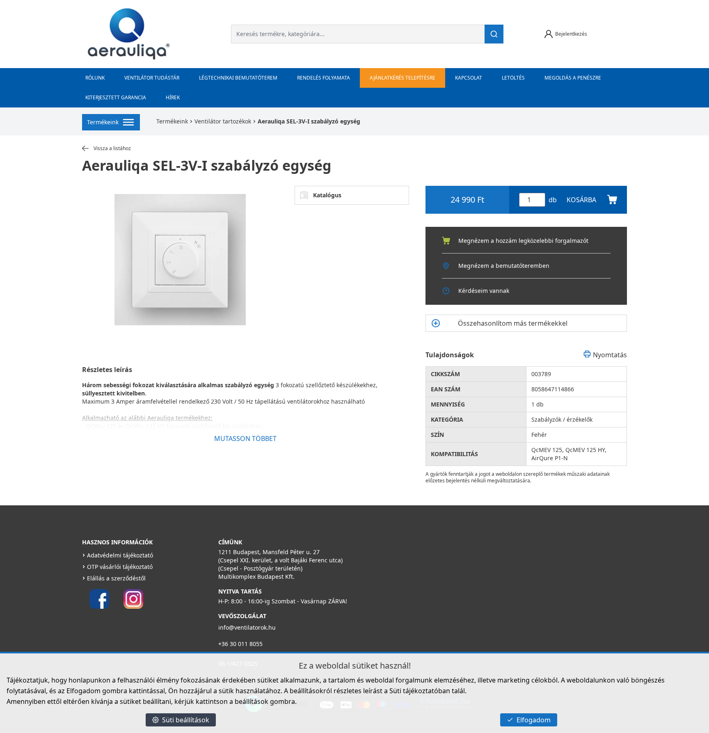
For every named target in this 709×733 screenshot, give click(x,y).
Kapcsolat (468, 77)
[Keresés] (494, 34)
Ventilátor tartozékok (222, 121)
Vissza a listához (112, 148)
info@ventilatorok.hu (247, 627)
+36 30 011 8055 (240, 644)
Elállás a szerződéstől (116, 578)
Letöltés (513, 77)
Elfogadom (534, 719)
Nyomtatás (610, 354)
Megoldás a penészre (572, 77)
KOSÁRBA (581, 199)
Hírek (173, 97)
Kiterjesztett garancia (115, 97)
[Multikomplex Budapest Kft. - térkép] (479, 590)
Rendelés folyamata (323, 77)
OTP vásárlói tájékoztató (120, 567)
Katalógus (327, 195)
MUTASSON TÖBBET (245, 438)
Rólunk (95, 77)
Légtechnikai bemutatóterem (238, 77)
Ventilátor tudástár (151, 77)
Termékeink (172, 121)
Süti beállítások (185, 719)
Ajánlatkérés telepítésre (402, 77)
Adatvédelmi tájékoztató (120, 555)
